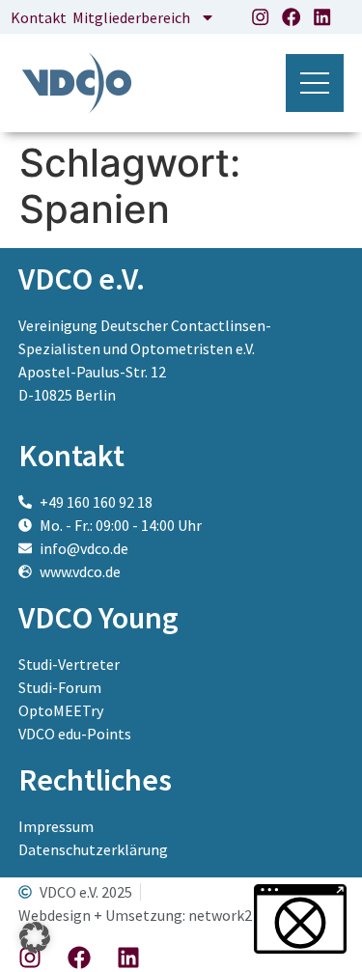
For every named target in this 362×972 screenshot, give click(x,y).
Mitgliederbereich (131, 17)
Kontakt (39, 17)
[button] (35, 937)
